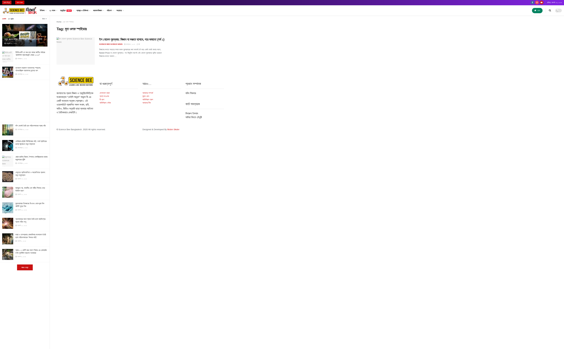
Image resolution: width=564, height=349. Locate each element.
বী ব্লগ (102, 99)
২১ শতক (52, 10)
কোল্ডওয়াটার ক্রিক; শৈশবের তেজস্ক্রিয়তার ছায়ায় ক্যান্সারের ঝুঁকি (31, 158)
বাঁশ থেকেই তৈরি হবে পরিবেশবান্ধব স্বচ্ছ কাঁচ (30, 125)
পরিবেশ (109, 10)
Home (59, 22)
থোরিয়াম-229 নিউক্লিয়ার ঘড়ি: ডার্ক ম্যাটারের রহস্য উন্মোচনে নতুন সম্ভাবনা (31, 142)
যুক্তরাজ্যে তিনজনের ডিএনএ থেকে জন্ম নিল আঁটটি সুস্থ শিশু (29, 205)
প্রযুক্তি (65, 10)
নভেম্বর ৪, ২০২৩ (130, 44)
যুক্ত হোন (145, 96)
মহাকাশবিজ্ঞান (97, 10)
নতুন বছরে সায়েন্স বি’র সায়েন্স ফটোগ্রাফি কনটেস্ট (23, 39)
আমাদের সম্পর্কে (147, 93)
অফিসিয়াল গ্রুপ (147, 99)
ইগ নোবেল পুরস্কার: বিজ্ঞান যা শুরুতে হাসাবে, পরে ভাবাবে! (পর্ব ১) (131, 39)
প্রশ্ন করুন (20, 2)
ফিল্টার (43, 19)
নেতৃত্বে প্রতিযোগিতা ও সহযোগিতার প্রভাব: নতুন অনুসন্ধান (30, 173)
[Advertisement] (25, 100)
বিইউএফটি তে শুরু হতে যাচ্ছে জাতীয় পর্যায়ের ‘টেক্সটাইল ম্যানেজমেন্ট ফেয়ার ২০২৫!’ (30, 53)
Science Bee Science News (110, 44)
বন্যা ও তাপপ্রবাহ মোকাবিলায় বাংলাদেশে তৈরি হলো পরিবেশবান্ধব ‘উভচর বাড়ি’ (30, 236)
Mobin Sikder (173, 129)
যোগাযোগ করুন (105, 93)
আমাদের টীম (146, 102)
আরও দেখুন (24, 267)
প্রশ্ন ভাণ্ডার (104, 96)
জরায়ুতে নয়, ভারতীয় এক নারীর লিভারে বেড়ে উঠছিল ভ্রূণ (30, 189)
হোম (538, 11)
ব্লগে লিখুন (7, 2)
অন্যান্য (119, 10)
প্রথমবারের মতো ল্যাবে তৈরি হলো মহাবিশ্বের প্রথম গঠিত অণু (30, 220)
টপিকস (42, 10)
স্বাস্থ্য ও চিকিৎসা (82, 10)
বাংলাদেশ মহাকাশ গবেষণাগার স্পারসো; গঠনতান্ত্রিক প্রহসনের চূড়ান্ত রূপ (28, 69)
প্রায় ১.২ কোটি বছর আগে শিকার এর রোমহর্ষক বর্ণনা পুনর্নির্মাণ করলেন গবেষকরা (31, 251)
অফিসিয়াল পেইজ (105, 102)
